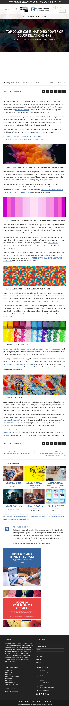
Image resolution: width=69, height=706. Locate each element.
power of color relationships (18, 518)
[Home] (14, 39)
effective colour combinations (33, 516)
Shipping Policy (8, 678)
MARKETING (39, 659)
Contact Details (8, 672)
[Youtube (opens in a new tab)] (64, 11)
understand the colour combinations (20, 519)
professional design (22, 110)
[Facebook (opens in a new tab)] (57, 7)
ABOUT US (21, 701)
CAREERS (39, 701)
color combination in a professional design (46, 514)
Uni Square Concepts (47, 704)
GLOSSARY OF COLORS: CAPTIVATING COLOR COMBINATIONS (23, 136)
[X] (37, 694)
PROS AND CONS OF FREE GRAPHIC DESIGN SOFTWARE (13, 506)
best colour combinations (12, 514)
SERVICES (28, 701)
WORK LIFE (38, 662)
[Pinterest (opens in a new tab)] (60, 7)
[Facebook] (39, 694)
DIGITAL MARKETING (41, 653)
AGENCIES (38, 644)
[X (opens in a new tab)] (53, 7)
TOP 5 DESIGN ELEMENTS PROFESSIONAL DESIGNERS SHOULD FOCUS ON (34, 484)
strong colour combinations (49, 518)
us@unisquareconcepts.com (47, 687)
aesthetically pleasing (11, 420)
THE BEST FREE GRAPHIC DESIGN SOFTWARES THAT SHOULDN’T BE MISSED (30, 301)
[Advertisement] (34, 65)
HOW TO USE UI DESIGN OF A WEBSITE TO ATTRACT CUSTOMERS (55, 507)
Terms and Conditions (10, 682)
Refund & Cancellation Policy (12, 676)
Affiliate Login (8, 670)
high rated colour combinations (49, 516)
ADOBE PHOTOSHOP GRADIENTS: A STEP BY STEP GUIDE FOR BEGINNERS (34, 507)
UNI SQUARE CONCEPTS (12, 83)
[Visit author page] (6, 529)
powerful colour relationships (33, 518)
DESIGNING (26, 83)
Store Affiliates (8, 680)
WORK (34, 701)
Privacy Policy (8, 674)
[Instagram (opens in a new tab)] (63, 7)
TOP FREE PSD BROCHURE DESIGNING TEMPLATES (13, 483)
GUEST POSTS (39, 656)
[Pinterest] (45, 694)
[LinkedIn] (43, 694)
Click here (7, 691)
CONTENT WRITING (41, 647)
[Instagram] (41, 694)
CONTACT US (47, 701)
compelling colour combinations (18, 516)
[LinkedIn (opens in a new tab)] (60, 11)
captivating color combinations (27, 514)
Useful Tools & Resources (11, 684)
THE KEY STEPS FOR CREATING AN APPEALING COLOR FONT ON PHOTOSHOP (55, 484)
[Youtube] (48, 694)
